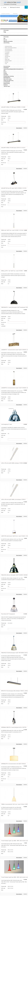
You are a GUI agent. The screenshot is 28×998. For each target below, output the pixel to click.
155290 (5, 360)
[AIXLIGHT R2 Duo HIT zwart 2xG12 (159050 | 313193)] (14, 185)
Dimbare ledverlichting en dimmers (11, 47)
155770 (5, 734)
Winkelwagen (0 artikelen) (15, 7)
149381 (5, 239)
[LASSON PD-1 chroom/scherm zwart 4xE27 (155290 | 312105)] (14, 347)
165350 (5, 582)
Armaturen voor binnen (5, 13)
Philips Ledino (7, 59)
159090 (5, 116)
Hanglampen (15, 13)
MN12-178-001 (7, 849)
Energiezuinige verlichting (9, 76)
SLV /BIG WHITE (7, 82)
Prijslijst (5, 73)
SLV (5, 119)
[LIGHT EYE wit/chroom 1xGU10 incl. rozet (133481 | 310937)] (14, 533)
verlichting (12, 2)
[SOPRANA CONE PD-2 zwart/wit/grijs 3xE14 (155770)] (14, 724)
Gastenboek (6, 74)
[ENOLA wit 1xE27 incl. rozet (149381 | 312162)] (14, 227)
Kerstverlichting (7, 66)
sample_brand (7, 400)
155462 (5, 772)
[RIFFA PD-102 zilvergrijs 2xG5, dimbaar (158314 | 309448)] (14, 688)
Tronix (6, 63)
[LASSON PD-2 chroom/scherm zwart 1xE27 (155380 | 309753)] (14, 385)
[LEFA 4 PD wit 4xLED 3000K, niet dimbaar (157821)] (14, 497)
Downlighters (7, 53)
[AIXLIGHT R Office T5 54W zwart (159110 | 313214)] (14, 145)
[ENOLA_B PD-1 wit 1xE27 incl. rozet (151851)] (14, 268)
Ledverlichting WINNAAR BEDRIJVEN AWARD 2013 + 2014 (14, 70)
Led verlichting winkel (8, 49)
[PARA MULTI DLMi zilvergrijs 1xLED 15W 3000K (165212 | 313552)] (14, 650)
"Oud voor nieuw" (7, 86)
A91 (5, 433)
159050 (5, 198)
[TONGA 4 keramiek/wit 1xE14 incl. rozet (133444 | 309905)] (14, 801)
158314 (5, 700)
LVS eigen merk (7, 56)
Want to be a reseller (8, 79)
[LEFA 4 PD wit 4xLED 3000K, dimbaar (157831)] (14, 460)
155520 (5, 316)
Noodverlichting (7, 83)
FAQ (4, 38)
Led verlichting (6, 42)
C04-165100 (6, 623)
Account (4, 7)
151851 (5, 280)
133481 (5, 543)
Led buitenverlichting (8, 46)
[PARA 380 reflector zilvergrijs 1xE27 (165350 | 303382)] (14, 572)
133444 (5, 811)
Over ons (5, 39)
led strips (6, 62)
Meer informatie (19, 168)
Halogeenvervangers (8, 60)
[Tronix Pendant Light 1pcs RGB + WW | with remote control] (14, 836)
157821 (5, 508)
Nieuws (5, 71)
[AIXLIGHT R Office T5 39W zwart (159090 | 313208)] (14, 104)
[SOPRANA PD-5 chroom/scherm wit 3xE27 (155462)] (14, 761)
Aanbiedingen (6, 67)
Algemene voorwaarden (8, 41)
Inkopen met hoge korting (8, 80)
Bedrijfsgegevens (7, 77)
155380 (5, 397)
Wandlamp (6, 84)
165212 (5, 663)
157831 (5, 469)
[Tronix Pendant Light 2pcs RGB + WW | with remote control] (14, 873)
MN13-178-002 (7, 886)
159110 (5, 156)
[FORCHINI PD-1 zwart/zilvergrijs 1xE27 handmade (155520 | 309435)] (14, 304)
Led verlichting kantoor (8, 50)
